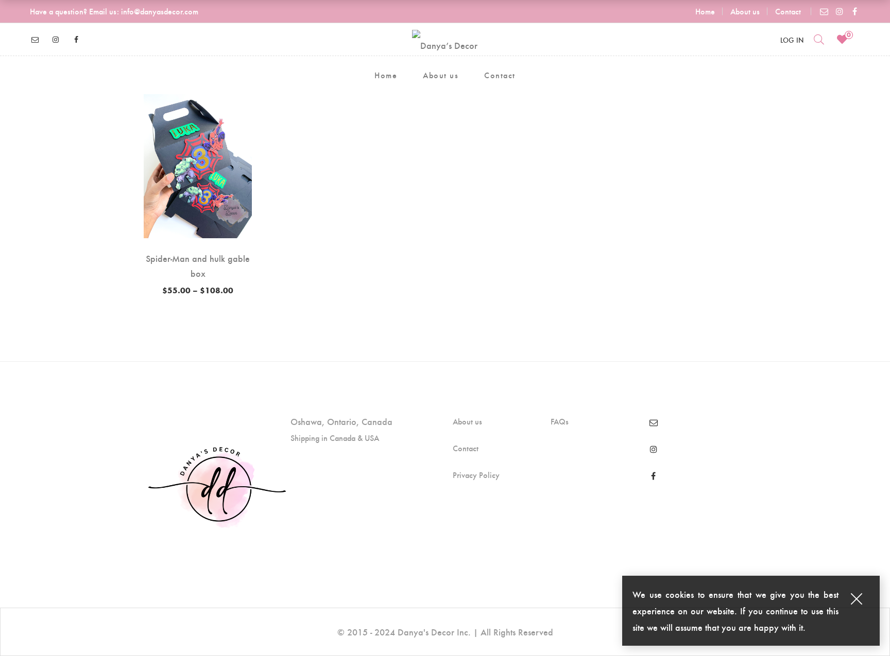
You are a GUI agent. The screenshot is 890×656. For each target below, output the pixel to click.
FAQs (560, 421)
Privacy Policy (476, 475)
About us (745, 11)
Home (705, 11)
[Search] (819, 39)
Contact (788, 11)
